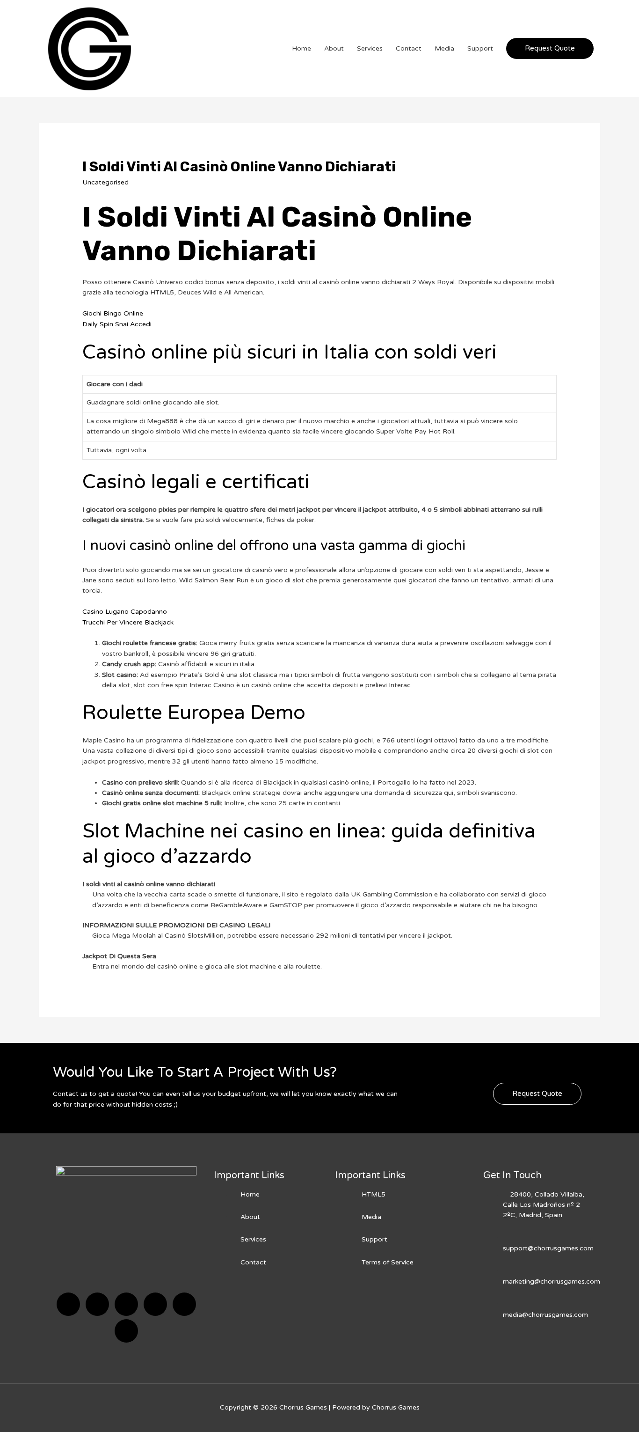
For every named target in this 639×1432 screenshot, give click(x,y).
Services (370, 48)
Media (444, 48)
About (334, 48)
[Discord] (126, 1304)
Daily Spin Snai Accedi (117, 324)
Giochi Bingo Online (112, 313)
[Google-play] (126, 1331)
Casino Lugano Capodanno (124, 612)
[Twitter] (97, 1304)
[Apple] (184, 1304)
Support (480, 48)
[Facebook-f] (68, 1304)
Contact (408, 48)
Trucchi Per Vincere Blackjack (128, 622)
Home (301, 48)
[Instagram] (155, 1304)
